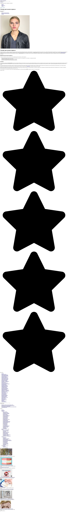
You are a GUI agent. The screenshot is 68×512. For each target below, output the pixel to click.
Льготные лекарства (4, 376)
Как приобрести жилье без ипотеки (4, 467)
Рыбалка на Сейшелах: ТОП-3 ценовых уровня (6, 455)
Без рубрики (3, 410)
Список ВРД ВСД (5, 442)
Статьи (2, 6)
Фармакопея (4, 444)
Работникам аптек (5, 423)
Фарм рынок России (5, 443)
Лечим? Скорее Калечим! (5, 392)
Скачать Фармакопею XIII (5, 375)
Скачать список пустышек (5, 379)
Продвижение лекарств (4, 391)
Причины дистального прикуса (5, 13)
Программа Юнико (5, 422)
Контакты (3, 400)
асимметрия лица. (63, 52)
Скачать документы (4, 401)
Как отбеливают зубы (4, 407)
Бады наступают (5, 411)
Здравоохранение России (5, 397)
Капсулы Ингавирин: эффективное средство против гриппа (7, 477)
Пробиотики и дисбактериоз (5, 390)
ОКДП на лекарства (4, 396)
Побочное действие (5, 439)
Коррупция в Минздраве (5, 395)
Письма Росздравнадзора (5, 385)
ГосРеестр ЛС (4, 437)
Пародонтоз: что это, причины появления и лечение (8, 405)
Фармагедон (4, 427)
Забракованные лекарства (5, 386)
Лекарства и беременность (5, 377)
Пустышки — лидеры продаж (5, 381)
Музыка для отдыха (4, 398)
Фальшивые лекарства (6, 426)
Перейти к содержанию (3, 0)
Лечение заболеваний (4, 389)
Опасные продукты (4, 393)
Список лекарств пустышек (5, 378)
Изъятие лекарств (5, 414)
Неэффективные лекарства (6, 419)
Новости (3, 4)
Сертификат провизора (4, 387)
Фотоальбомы (3, 5)
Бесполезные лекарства (4, 380)
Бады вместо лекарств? (6, 430)
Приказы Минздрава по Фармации (7, 440)
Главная (3, 373)
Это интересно (5, 428)
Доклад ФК (4, 431)
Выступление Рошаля (4, 394)
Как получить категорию (5, 388)
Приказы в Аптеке (4, 374)
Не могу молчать (4, 382)
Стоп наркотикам (5, 425)
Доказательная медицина (6, 413)
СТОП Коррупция (5, 424)
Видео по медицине (5, 412)
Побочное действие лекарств (6, 421)
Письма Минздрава (4, 384)
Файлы (2, 436)
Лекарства (4, 446)
